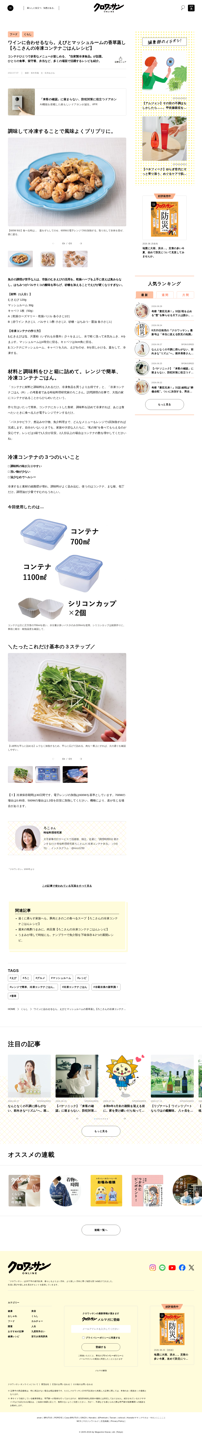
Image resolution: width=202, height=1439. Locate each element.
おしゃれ (12, 1316)
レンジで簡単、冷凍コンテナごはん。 (33, 987)
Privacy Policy (117, 1421)
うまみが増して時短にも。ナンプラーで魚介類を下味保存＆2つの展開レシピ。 (66, 937)
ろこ (26, 978)
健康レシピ (13, 1336)
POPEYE (58, 1418)
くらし (28, 34)
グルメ (40, 978)
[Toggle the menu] (10, 8)
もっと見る (164, 404)
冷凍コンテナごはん (74, 987)
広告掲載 (105, 1421)
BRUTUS (48, 1418)
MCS (79, 1421)
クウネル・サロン (148, 1418)
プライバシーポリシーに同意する (103, 1337)
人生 (33, 1326)
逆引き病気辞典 (39, 1336)
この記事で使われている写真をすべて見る (67, 885)
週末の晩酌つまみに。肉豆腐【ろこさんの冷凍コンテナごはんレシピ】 (63, 929)
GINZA (83, 1418)
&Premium (103, 1418)
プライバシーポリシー (112, 1356)
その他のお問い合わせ (83, 1384)
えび (13, 978)
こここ (161, 1418)
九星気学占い (38, 1331)
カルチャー (37, 1321)
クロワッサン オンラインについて (23, 1384)
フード (14, 34)
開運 (10, 1326)
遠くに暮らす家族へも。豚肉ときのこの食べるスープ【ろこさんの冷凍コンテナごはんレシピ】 (68, 921)
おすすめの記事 (16, 1331)
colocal (121, 1418)
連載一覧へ (100, 1230)
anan (39, 1418)
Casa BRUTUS (72, 1418)
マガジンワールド (91, 1421)
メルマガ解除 (101, 1371)
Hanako (92, 1418)
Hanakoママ (132, 1418)
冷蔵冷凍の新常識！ (106, 987)
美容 (33, 1311)
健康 (10, 1311)
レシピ (82, 978)
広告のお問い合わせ (61, 1384)
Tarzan (113, 1418)
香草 (13, 996)
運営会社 (45, 1384)
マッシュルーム (61, 978)
